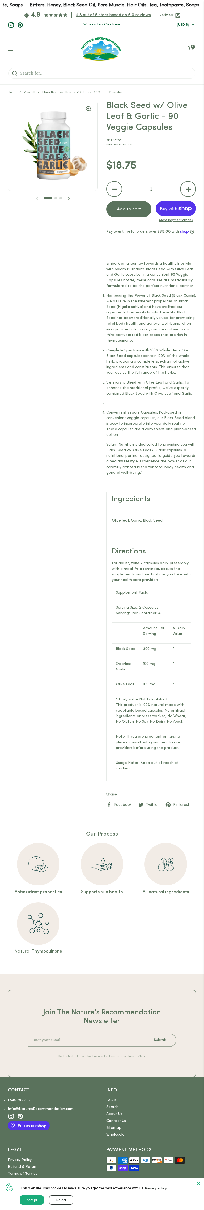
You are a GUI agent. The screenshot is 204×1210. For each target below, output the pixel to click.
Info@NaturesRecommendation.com (41, 1109)
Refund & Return (22, 1167)
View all (29, 92)
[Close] (198, 1183)
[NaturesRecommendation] (100, 49)
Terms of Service (23, 1174)
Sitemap (113, 1128)
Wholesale (115, 1135)
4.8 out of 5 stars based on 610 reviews (113, 15)
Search (112, 1107)
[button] (114, 189)
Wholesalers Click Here (101, 24)
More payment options (176, 220)
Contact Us (116, 1121)
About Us (114, 1114)
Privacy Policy (20, 1160)
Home (12, 92)
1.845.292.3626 (20, 1100)
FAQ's (111, 1100)
